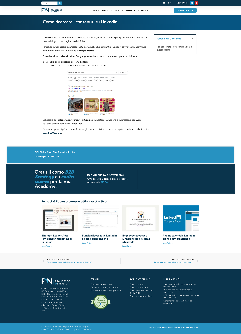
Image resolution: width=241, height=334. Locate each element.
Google (42, 156)
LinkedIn (50, 156)
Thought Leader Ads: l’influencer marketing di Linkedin (57, 238)
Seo (57, 156)
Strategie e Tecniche (67, 152)
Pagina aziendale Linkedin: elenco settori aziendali (179, 237)
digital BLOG (183, 10)
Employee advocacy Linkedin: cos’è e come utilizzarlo (136, 238)
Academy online (123, 10)
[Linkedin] (192, 3)
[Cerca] (59, 3)
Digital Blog (52, 152)
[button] (192, 38)
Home (96, 10)
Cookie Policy (68, 329)
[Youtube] (196, 3)
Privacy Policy (84, 329)
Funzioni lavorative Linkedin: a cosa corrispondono (99, 237)
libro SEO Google (52, 132)
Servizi (105, 10)
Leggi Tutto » (47, 246)
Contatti (143, 10)
